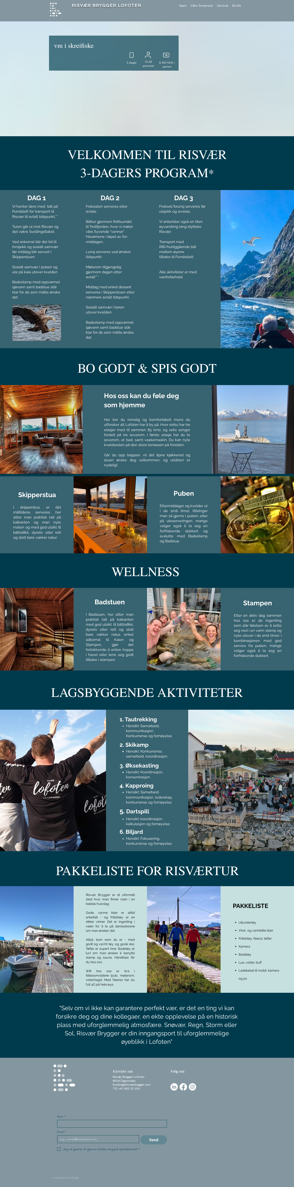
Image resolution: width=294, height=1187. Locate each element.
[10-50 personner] (148, 55)
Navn (61, 1116)
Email (61, 1132)
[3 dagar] (131, 55)
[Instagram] (192, 1087)
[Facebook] (183, 1087)
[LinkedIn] (174, 1087)
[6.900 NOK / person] (166, 55)
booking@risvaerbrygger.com (132, 1084)
